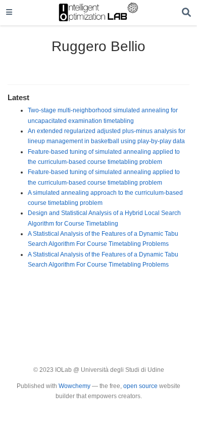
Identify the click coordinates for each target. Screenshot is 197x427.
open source (140, 386)
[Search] (186, 13)
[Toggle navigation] (9, 13)
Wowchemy (74, 386)
